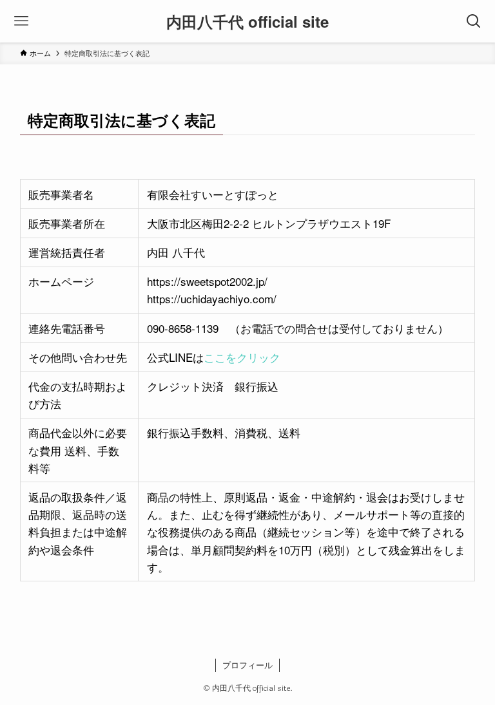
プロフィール (247, 665)
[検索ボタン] (473, 21)
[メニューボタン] (21, 21)
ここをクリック (242, 357)
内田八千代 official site (247, 21)
